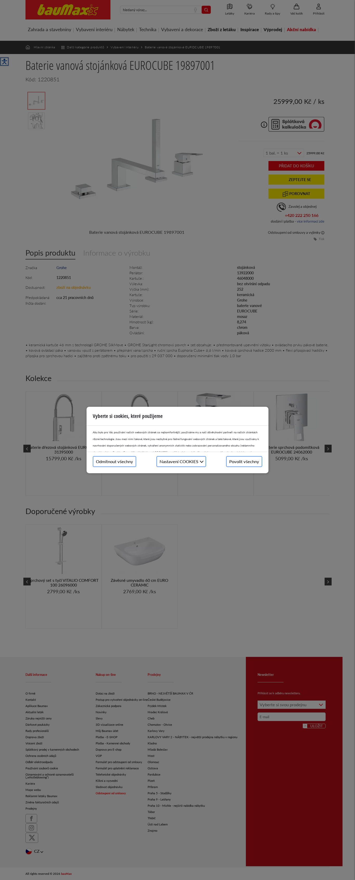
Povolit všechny (244, 461)
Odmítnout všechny (114, 461)
